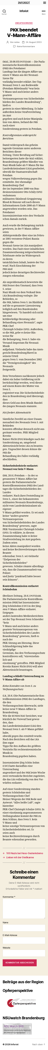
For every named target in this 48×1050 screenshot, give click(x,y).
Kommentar (9, 897)
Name (5, 922)
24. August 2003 (33, 42)
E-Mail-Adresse (10, 935)
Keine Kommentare (26, 46)
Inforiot (24, 11)
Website (6, 948)
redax (17, 42)
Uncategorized (24, 23)
